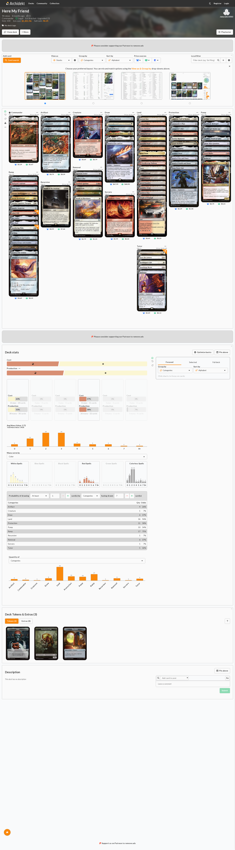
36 (60, 566)
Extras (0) (26, 621)
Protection (67, 586)
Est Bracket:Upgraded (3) (37, 18)
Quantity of (14, 557)
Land (58, 584)
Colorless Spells (136, 463)
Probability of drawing (19, 496)
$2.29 (20, 165)
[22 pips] (103, 363)
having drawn (107, 496)
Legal (20, 18)
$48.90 (127, 184)
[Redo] (5, 119)
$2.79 (84, 239)
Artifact (11, 585)
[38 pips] (105, 373)
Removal (114, 585)
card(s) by (75, 496)
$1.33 (95, 239)
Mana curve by (13, 453)
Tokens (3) (12, 621)
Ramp (92, 584)
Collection (54, 3)
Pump (80, 584)
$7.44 (63, 229)
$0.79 (52, 174)
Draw (46, 584)
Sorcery (126, 585)
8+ (139, 449)
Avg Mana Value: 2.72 (16, 425)
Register (217, 3)
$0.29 (159, 238)
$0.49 (148, 238)
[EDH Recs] (5, 123)
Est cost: (22, 21)
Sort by (109, 56)
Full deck (216, 362)
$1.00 (191, 209)
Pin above (223, 352)
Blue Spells (39, 463)
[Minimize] (231, 55)
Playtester (226, 32)
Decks (31, 3)
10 (82, 575)
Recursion (102, 586)
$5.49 (148, 313)
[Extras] (5, 127)
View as (54, 56)
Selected (193, 362)
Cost (9, 360)
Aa (227, 678)
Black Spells (63, 463)
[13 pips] (33, 363)
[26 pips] (35, 373)
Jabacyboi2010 (226, 17)
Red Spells (86, 463)
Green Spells (111, 463)
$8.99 (52, 229)
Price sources (138, 56)
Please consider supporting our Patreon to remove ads (119, 45)
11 (30, 437)
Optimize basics (204, 352)
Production (12, 368)
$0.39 (63, 174)
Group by (83, 56)
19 (46, 431)
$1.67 (31, 165)
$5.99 (116, 239)
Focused (169, 362)
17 (94, 573)
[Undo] (5, 115)
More (26, 32)
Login (226, 3)
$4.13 (159, 313)
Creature (34, 585)
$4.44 (127, 239)
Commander (21, 586)
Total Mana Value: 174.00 (15, 427)
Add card (7, 56)
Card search (13, 60)
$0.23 (223, 204)
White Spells (16, 463)
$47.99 (115, 184)
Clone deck (12, 32)
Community (42, 3)
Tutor (138, 584)
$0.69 (20, 298)
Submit (225, 690)
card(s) (138, 496)
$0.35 (31, 298)
